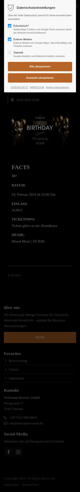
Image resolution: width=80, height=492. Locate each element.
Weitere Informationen (57, 87)
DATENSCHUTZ (19, 87)
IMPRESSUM (37, 87)
